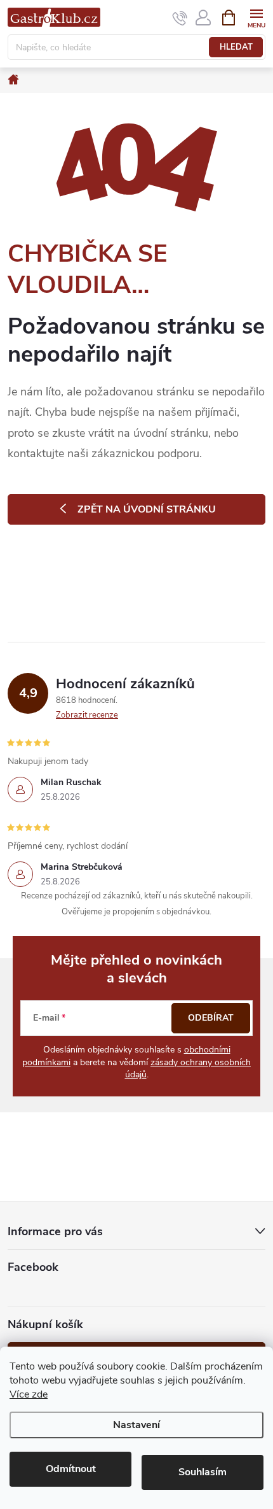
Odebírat (211, 1018)
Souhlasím (202, 1472)
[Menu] (256, 17)
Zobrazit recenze (87, 715)
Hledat (236, 47)
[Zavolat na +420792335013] (180, 18)
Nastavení (136, 1425)
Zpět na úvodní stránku (146, 509)
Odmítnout (71, 1469)
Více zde (29, 1394)
